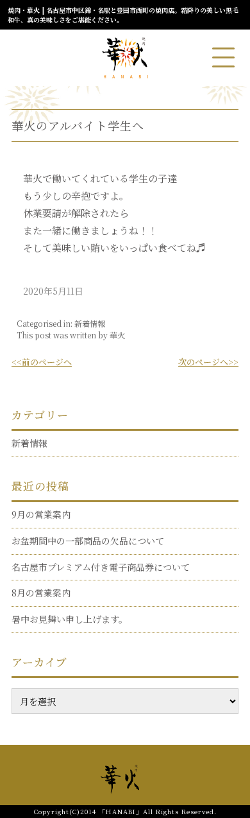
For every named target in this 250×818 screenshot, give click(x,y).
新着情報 (89, 323)
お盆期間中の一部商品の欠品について (88, 540)
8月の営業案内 (41, 592)
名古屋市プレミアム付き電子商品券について (101, 567)
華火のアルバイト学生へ (78, 125)
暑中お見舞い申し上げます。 (70, 619)
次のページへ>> (208, 362)
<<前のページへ (42, 362)
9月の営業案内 (41, 514)
